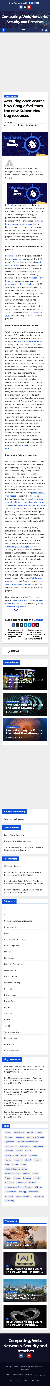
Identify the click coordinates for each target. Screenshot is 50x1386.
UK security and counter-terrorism (18, 1187)
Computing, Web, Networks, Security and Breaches (25, 1345)
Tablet (7, 1026)
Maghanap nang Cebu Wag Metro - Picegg (23, 1089)
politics (35, 1173)
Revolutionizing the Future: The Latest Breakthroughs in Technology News (24, 733)
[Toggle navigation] (23, 30)
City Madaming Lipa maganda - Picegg (21, 1078)
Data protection (11, 1146)
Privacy (8, 1178)
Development (25, 1146)
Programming (10, 995)
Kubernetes (10, 256)
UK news (32, 1183)
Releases (17, 1178)
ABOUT (42, 1375)
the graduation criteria (15, 259)
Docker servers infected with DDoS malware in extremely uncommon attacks (33, 634)
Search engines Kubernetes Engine (21, 284)
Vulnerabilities (10, 1192)
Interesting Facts (11, 945)
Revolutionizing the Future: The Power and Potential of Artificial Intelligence (25, 1271)
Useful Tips (9, 1044)
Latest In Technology (13, 964)
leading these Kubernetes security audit (27, 505)
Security (36, 1178)
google (23, 1155)
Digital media (38, 1146)
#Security (33, 125)
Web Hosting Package (14, 819)
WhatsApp (22, 1192)
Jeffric (24, 686)
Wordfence (33, 1192)
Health (7, 933)
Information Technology (15, 939)
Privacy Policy (15, 1381)
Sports (7, 1020)
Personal (8, 989)
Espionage (9, 1151)
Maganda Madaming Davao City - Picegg (22, 1100)
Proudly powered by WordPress (17, 1366)
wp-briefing (9, 1201)
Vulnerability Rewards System (18, 546)
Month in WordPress (12, 1173)
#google (24, 125)
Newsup (39, 1366)
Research (27, 1178)
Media (23, 1164)
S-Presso (8, 1013)
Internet (7, 952)
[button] (42, 30)
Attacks (8, 1133)
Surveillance (9, 1183)
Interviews (37, 1160)
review (16, 265)
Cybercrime (9, 1142)
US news (38, 1187)
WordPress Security (24, 1196)
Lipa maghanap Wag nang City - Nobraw (22, 1067)
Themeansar (24, 1370)
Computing (20, 1137)
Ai (5, 908)
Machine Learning (12, 982)
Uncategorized (10, 1038)
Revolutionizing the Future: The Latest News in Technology (24, 682)
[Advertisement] (25, 59)
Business (39, 1133)
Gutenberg (33, 1155)
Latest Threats (10, 976)
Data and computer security (27, 1142)
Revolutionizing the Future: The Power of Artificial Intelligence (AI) (24, 1324)
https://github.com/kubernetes (29, 341)
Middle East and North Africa (16, 1169)
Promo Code (10, 1001)
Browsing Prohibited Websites (17, 841)
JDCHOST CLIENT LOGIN (31, 1380)
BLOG (36, 1375)
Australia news (19, 1133)
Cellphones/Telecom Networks (18, 921)
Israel (7, 1164)
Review (7, 1007)
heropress (18, 1160)
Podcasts (26, 1173)
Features (19, 1151)
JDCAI (9, 122)
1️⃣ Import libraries (12, 866)
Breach (30, 1133)
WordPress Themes (13, 1050)
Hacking (8, 1160)
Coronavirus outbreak (35, 1137)
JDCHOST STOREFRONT (14, 1375)
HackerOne (21, 477)
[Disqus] (25, 777)
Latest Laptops (10, 970)
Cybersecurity (10, 927)
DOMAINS (28, 1375)
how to (20, 445)
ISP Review (9, 958)
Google (11, 205)
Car (5, 915)
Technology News (11, 96)
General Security (11, 1155)
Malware (15, 1164)
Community (9, 1137)
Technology (22, 1183)
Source (38, 620)
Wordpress (9, 1196)
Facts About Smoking (14, 835)
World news (39, 1196)
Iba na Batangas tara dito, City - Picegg (21, 1112)
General (28, 1151)
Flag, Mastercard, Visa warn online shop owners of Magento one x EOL (15, 634)
